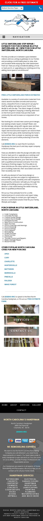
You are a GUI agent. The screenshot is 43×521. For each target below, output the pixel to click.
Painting (30, 490)
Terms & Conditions (28, 514)
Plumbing (30, 492)
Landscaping (30, 488)
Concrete (12, 488)
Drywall (12, 496)
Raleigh (8, 280)
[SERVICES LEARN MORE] (21, 326)
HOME (5, 405)
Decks (12, 492)
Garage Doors (30, 481)
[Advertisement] (21, 373)
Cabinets (13, 481)
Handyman (30, 483)
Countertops (12, 490)
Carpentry (12, 483)
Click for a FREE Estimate (21, 3)
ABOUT (13, 405)
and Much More (30, 496)
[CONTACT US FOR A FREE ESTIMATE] (21, 337)
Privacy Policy (11, 514)
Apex (6, 254)
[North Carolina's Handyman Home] (21, 32)
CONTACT (21, 410)
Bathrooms (12, 479)
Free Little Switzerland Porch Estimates (21, 95)
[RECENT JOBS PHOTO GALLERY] (21, 348)
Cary (6, 258)
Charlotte (9, 261)
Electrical (30, 479)
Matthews (9, 269)
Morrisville (10, 273)
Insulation (30, 486)
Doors (12, 494)
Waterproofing (30, 494)
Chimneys (13, 486)
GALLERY (36, 405)
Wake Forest (10, 284)
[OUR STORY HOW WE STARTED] (21, 315)
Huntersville (10, 265)
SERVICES (25, 405)
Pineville (8, 277)
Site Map (6, 515)
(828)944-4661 (10, 144)
